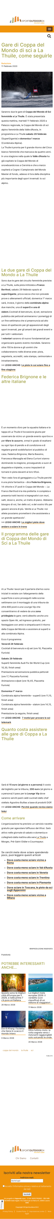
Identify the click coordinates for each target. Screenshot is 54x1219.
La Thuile (41, 837)
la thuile (24, 1050)
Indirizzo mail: (27, 1177)
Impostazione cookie (27, 1164)
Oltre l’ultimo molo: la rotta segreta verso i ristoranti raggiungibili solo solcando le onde (40, 1034)
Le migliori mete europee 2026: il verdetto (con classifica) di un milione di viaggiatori (39, 998)
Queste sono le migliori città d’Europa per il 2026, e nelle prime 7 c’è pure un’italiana (13, 997)
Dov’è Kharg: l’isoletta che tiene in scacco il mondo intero (12, 1031)
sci (32, 1050)
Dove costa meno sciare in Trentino (28, 877)
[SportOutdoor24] (27, 20)
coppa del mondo (10, 1050)
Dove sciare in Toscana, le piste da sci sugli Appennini (29, 889)
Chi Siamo (21, 1158)
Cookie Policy (21, 1211)
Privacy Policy (8, 1211)
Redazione (6, 63)
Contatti (34, 1158)
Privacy (1, 1205)
